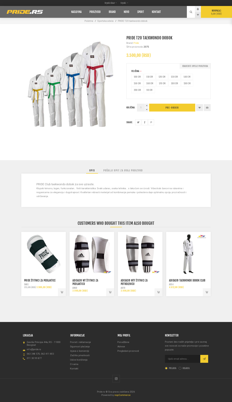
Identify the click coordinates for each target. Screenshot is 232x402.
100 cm (137, 76)
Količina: (130, 107)
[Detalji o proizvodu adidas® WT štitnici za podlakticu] (92, 254)
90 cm (149, 90)
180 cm (174, 83)
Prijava (200, 9)
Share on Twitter (138, 122)
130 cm (174, 76)
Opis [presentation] (92, 170)
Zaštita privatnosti (80, 355)
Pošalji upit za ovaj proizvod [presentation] (123, 170)
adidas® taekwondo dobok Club (187, 280)
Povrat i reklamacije (80, 342)
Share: (129, 122)
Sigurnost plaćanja (80, 346)
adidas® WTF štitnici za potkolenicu (134, 282)
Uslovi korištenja (78, 359)
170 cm (162, 83)
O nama (74, 364)
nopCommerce (123, 395)
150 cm (137, 83)
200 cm (137, 90)
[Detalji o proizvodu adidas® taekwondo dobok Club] (188, 254)
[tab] (92, 170)
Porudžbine (123, 342)
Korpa (216, 12)
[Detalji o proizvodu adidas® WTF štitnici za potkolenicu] (140, 254)
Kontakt (74, 368)
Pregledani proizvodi (128, 351)
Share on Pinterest (151, 122)
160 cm (149, 83)
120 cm (162, 76)
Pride (136, 43)
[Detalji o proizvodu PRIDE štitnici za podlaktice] (43, 254)
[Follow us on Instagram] (116, 378)
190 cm (187, 83)
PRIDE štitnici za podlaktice (40, 280)
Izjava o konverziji (79, 351)
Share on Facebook (145, 122)
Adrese (121, 346)
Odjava (186, 368)
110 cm (149, 76)
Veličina (135, 71)
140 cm (187, 76)
